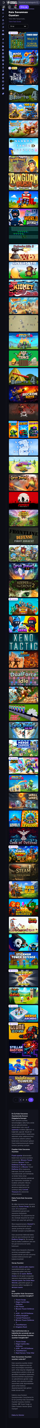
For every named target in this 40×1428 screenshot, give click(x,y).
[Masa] (3, 64)
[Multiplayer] (3, 30)
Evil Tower (20, 1306)
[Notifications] (15, 7)
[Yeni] (3, 16)
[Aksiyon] (3, 39)
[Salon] (3, 67)
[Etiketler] (3, 93)
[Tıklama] (3, 85)
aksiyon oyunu (17, 1287)
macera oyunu (17, 1280)
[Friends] (4, 7)
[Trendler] (3, 20)
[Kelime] (3, 57)
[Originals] (3, 27)
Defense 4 (16, 1169)
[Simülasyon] (3, 71)
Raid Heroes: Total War (25, 1353)
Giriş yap (24, 7)
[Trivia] (3, 88)
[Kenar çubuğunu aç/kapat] (3, 2)
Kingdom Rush (21, 1327)
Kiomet (30, 1224)
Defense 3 (16, 1167)
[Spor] (3, 74)
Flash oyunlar (17, 1155)
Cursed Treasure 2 (20, 1190)
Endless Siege (17, 1239)
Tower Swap (24, 1206)
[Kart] (3, 53)
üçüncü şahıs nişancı (26, 1267)
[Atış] (3, 43)
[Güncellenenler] (3, 23)
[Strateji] (3, 78)
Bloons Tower (26, 1160)
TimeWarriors (21, 1325)
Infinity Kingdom (22, 1316)
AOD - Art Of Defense (24, 1313)
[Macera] (3, 60)
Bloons (21, 1162)
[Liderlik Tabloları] (3, 34)
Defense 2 (16, 1165)
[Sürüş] (3, 81)
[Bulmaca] (3, 46)
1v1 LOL (15, 1267)
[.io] (3, 50)
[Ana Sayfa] (3, 9)
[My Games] (9, 7)
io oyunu (23, 1274)
